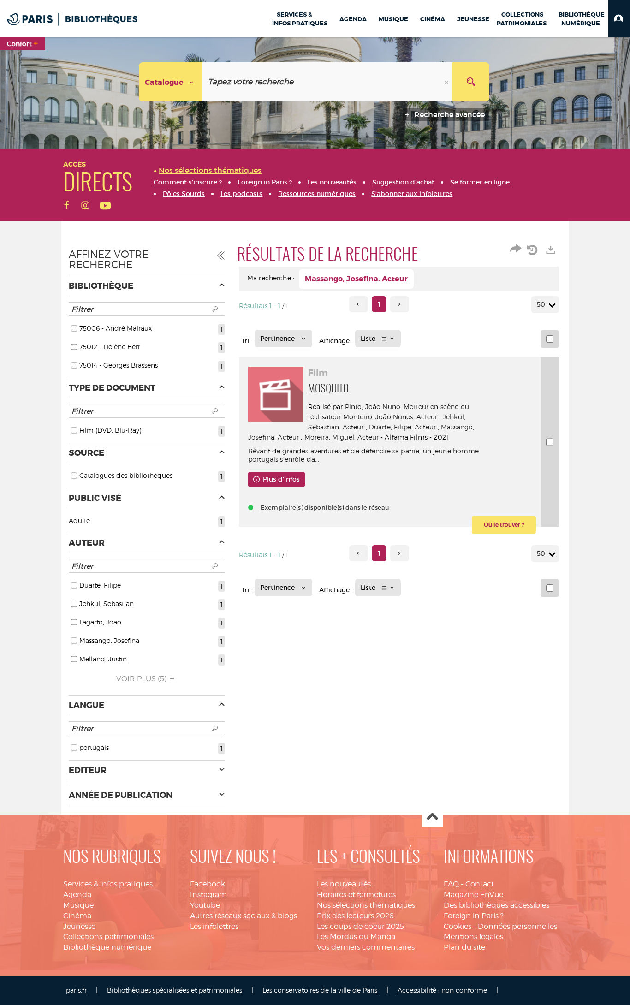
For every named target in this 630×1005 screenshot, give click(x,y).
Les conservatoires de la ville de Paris (319, 990)
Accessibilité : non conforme (442, 990)
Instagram (208, 894)
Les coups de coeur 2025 (360, 926)
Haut (432, 817)
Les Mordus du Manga (356, 936)
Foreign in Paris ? (474, 915)
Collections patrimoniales (108, 936)
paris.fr (76, 990)
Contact (479, 884)
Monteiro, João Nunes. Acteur (390, 417)
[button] (619, 18)
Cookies (457, 926)
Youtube (205, 905)
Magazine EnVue (473, 894)
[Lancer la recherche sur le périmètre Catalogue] (470, 81)
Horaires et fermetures (356, 894)
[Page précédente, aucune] (358, 304)
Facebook (207, 884)
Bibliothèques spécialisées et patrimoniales (174, 990)
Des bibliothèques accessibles (496, 905)
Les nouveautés (344, 884)
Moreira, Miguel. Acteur (341, 437)
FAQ (451, 884)
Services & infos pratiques (108, 884)
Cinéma (77, 915)
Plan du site (464, 947)
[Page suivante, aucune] (399, 304)
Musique (78, 905)
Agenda (77, 894)
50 (541, 304)
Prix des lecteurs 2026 (355, 915)
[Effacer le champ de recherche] (447, 81)
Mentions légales (473, 936)
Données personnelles (517, 926)
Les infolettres (214, 926)
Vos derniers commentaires (366, 947)
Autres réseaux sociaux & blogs (243, 915)
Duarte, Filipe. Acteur (402, 427)
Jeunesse (79, 926)
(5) (142, 678)
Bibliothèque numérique (107, 947)
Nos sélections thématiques (366, 905)
